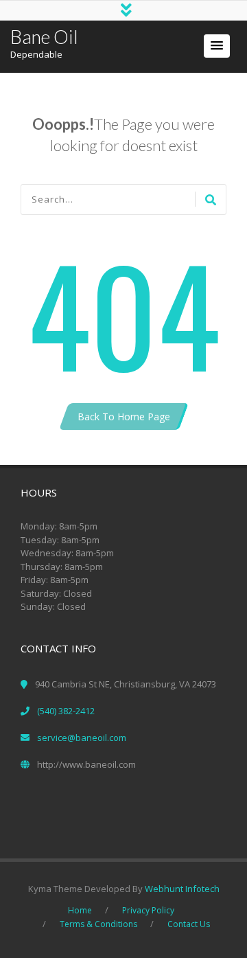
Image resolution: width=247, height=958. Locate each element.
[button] (217, 46)
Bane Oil (44, 36)
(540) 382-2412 (66, 711)
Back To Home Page (124, 416)
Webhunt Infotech (182, 888)
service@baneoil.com (81, 737)
